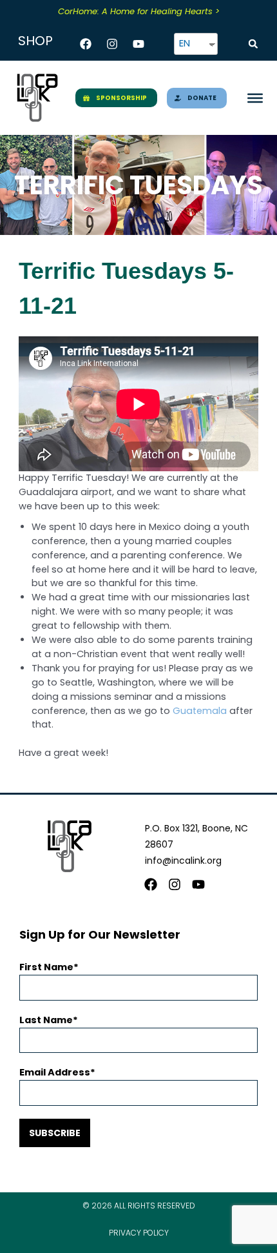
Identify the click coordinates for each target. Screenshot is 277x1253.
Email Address (54, 1072)
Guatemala (200, 710)
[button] (253, 44)
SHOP (35, 41)
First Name (46, 967)
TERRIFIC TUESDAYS (138, 185)
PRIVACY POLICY (139, 1232)
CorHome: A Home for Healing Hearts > (139, 11)
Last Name (46, 1020)
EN (184, 43)
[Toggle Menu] (255, 97)
